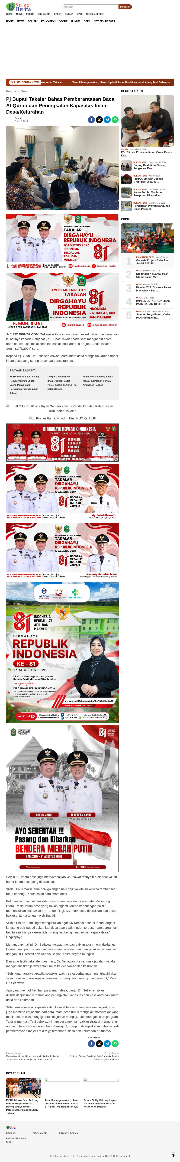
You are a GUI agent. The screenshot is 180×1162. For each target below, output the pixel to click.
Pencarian (125, 7)
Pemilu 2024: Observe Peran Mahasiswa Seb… (153, 289)
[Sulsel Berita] (18, 6)
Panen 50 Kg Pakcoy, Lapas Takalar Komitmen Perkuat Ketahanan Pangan (98, 380)
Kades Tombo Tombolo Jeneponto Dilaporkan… (148, 194)
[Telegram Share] (107, 119)
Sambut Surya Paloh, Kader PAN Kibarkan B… (153, 316)
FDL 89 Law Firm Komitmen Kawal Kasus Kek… (146, 154)
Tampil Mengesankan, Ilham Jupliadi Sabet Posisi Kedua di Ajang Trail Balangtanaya (65, 82)
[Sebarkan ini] (91, 119)
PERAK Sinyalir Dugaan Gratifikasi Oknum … (148, 180)
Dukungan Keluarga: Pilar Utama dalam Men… (152, 275)
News (144, 162)
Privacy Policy (68, 1133)
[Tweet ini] (99, 119)
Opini (151, 257)
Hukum (124, 149)
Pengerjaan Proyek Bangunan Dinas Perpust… (151, 207)
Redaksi (11, 1133)
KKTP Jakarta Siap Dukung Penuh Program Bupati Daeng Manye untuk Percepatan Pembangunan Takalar (24, 384)
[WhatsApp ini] (115, 119)
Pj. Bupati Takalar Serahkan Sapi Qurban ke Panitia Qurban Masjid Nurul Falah (94, 1056)
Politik (146, 311)
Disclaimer (40, 1133)
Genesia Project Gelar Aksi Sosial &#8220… (152, 262)
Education (142, 257)
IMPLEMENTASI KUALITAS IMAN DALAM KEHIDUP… (153, 302)
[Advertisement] (90, 52)
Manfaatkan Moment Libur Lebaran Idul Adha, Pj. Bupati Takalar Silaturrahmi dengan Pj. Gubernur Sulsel (32, 1056)
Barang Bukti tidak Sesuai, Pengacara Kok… (149, 167)
